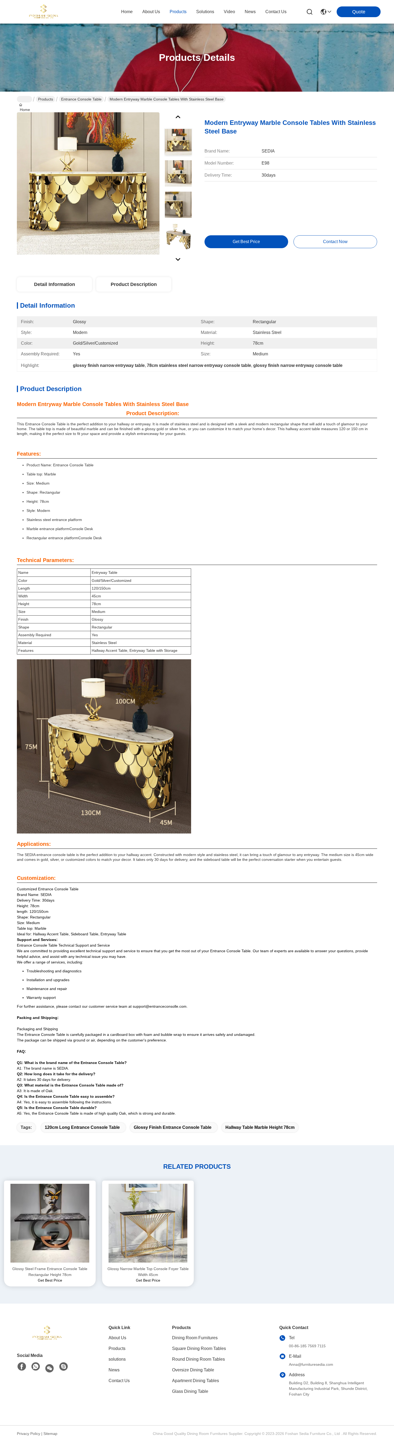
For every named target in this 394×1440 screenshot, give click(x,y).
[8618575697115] (35, 1366)
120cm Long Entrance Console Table (82, 1127)
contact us (276, 11)
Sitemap (50, 1433)
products (178, 11)
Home (127, 11)
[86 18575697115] (63, 1366)
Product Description (134, 284)
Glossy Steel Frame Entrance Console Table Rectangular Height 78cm (49, 1272)
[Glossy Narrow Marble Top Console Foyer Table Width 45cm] (148, 1223)
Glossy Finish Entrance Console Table (172, 1127)
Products (45, 99)
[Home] (46, 1333)
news (250, 11)
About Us (117, 1337)
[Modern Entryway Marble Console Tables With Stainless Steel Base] (88, 183)
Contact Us (119, 1380)
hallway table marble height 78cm (260, 1127)
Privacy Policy (28, 1433)
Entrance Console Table (81, 99)
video (229, 11)
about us (151, 11)
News (114, 1370)
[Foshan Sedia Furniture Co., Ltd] (42, 12)
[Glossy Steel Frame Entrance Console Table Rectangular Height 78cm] (49, 1223)
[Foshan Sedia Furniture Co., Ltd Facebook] (22, 1366)
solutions (205, 11)
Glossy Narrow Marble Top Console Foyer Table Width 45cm (148, 1272)
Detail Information (54, 284)
